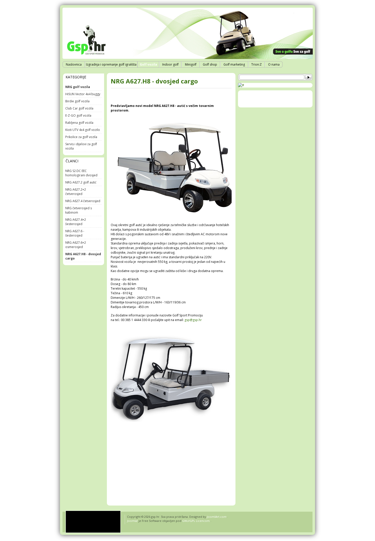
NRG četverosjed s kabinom (78, 210)
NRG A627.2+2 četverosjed (75, 191)
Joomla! (132, 521)
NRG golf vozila (77, 87)
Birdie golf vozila (77, 101)
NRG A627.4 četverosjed (82, 201)
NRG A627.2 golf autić (80, 182)
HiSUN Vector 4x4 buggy (82, 94)
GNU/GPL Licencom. (196, 521)
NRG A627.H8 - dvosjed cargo (154, 81)
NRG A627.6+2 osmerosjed (75, 244)
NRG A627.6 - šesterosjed (74, 233)
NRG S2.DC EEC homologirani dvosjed (81, 173)
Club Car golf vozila (79, 108)
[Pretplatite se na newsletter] (241, 85)
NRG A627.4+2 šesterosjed (75, 221)
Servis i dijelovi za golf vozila (81, 146)
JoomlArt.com (217, 517)
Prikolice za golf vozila (81, 137)
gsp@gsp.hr (193, 320)
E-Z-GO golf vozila (78, 115)
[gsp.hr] (93, 522)
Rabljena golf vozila (79, 122)
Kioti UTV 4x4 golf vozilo (82, 130)
